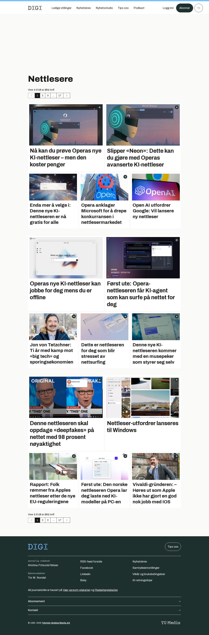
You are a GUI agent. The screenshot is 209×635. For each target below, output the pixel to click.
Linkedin (85, 574)
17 (59, 95)
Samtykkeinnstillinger (145, 567)
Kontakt (33, 610)
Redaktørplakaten (106, 590)
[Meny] (198, 8)
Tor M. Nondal (37, 577)
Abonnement (36, 601)
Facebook (86, 567)
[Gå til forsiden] (35, 8)
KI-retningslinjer (142, 580)
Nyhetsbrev (139, 561)
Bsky (83, 580)
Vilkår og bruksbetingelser (148, 574)
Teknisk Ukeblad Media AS (56, 623)
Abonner (184, 8)
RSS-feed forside (91, 561)
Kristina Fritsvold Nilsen (43, 565)
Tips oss (173, 546)
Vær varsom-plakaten (76, 590)
